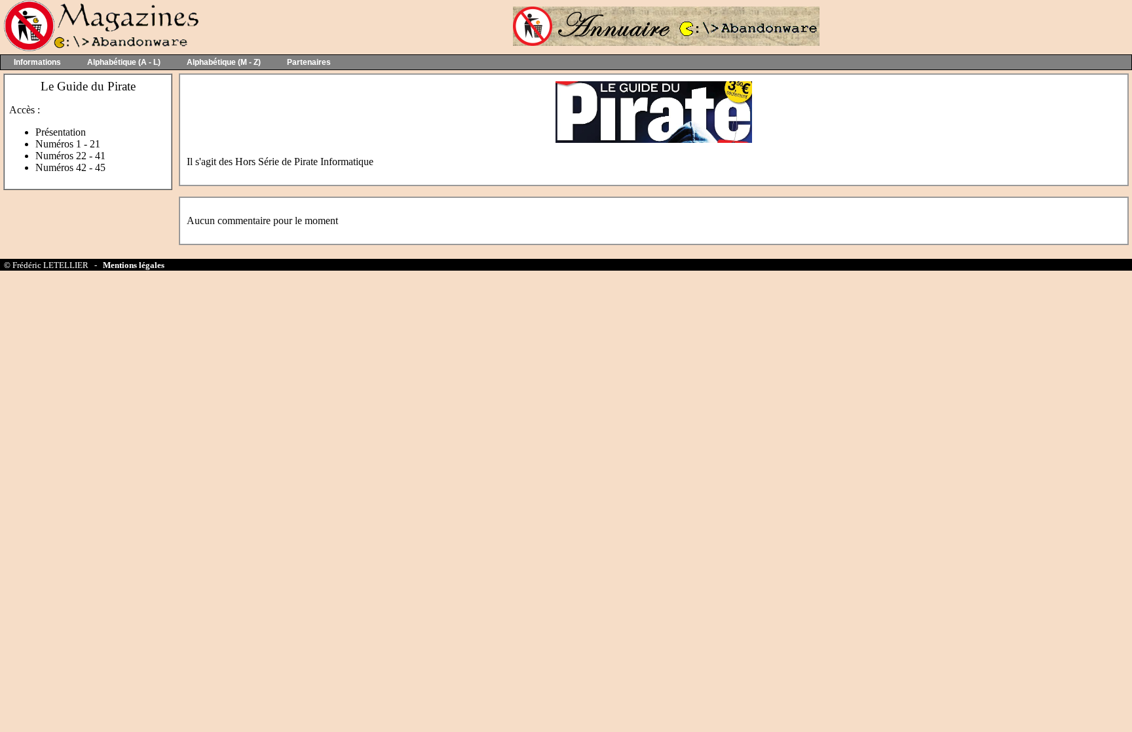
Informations (37, 62)
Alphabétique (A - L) (123, 62)
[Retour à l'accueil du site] (100, 48)
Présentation (60, 132)
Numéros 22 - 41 (70, 155)
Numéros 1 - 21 (67, 143)
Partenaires (309, 62)
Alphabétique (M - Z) (224, 62)
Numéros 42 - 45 (70, 167)
